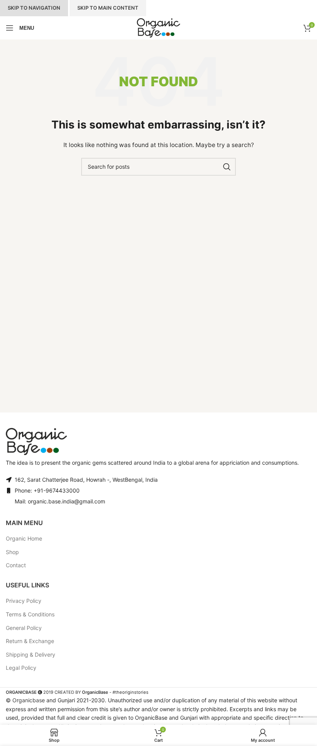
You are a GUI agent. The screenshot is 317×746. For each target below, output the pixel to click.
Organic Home (24, 538)
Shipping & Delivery (30, 654)
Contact (16, 565)
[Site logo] (158, 27)
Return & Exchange (30, 641)
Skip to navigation (34, 8)
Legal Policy (21, 667)
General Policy (24, 628)
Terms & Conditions (30, 614)
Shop (12, 552)
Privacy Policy (23, 600)
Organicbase (28, 700)
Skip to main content (107, 8)
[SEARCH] (227, 167)
